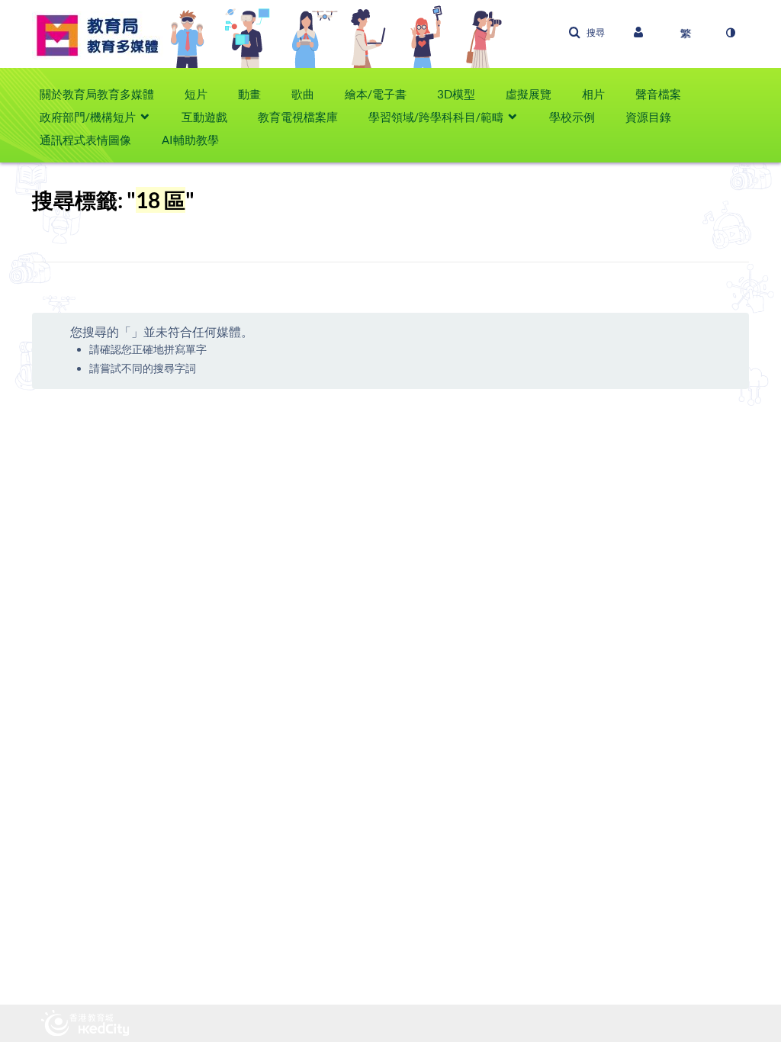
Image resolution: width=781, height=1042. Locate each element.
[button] (586, 33)
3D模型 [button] (456, 94)
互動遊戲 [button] (204, 117)
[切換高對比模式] (730, 33)
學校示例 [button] (572, 117)
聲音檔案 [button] (658, 94)
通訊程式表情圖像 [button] (85, 139)
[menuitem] (104, 93)
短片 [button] (196, 94)
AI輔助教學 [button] (190, 139)
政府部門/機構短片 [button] (88, 117)
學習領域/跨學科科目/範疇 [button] (435, 117)
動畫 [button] (249, 94)
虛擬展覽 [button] (528, 94)
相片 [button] (593, 94)
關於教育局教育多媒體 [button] (97, 94)
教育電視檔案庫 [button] (298, 117)
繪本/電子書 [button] (376, 94)
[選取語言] (685, 33)
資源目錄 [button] (648, 117)
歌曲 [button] (302, 94)
